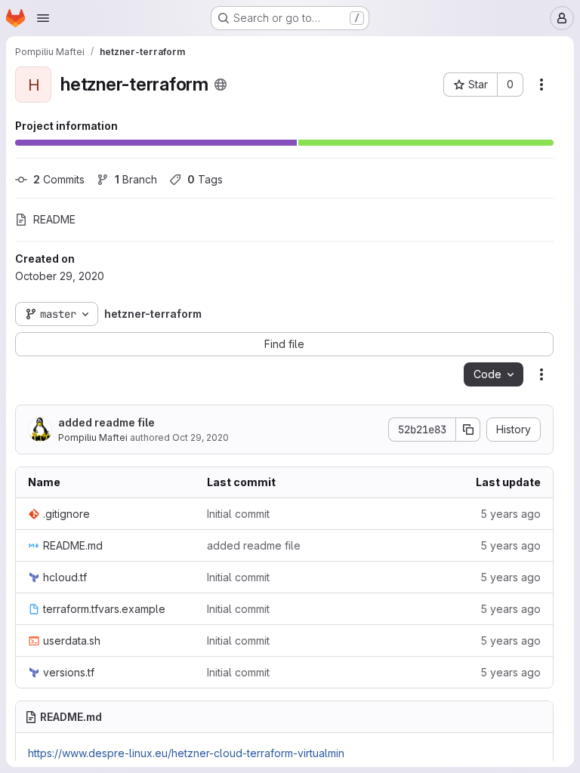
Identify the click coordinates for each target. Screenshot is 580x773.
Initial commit (238, 513)
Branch (136, 179)
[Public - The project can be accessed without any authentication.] (220, 85)
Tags (205, 179)
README (54, 219)
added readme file (106, 422)
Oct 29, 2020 (200, 437)
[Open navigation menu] (43, 18)
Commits (59, 179)
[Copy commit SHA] (468, 429)
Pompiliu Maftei (93, 437)
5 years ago (510, 513)
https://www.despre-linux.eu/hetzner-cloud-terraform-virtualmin (186, 753)
